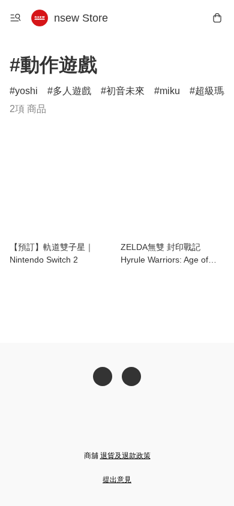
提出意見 (117, 479)
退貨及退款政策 (125, 455)
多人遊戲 (72, 91)
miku (170, 91)
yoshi (26, 91)
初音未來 (125, 91)
